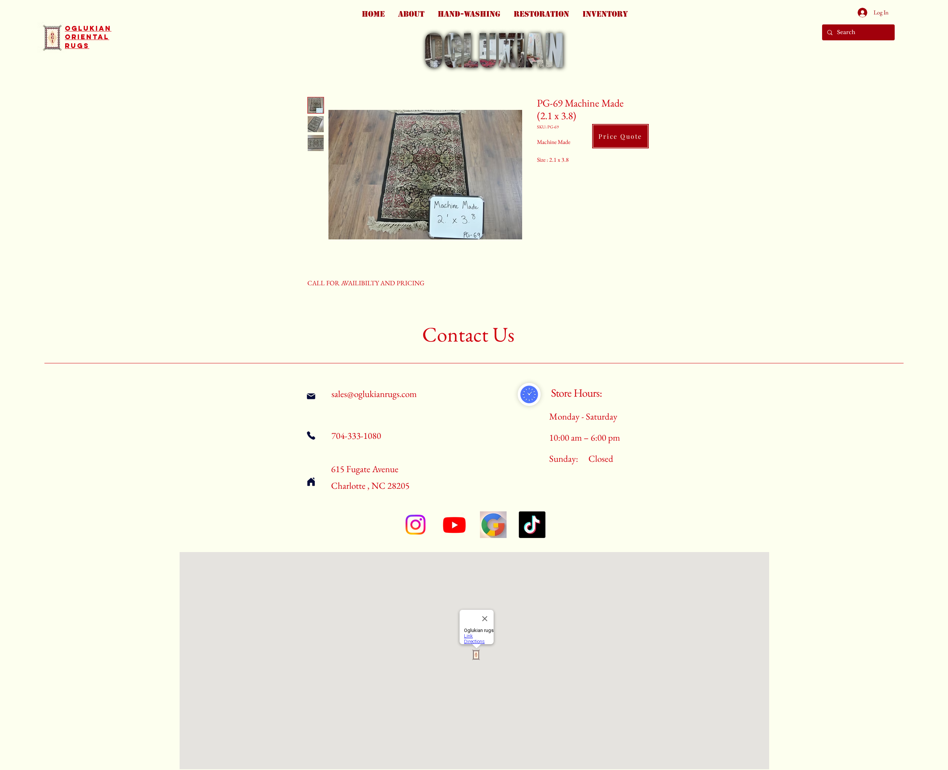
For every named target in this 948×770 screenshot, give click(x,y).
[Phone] (311, 435)
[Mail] (311, 396)
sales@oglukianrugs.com (374, 394)
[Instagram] (415, 524)
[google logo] (493, 524)
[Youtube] (454, 524)
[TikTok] (532, 524)
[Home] (311, 481)
